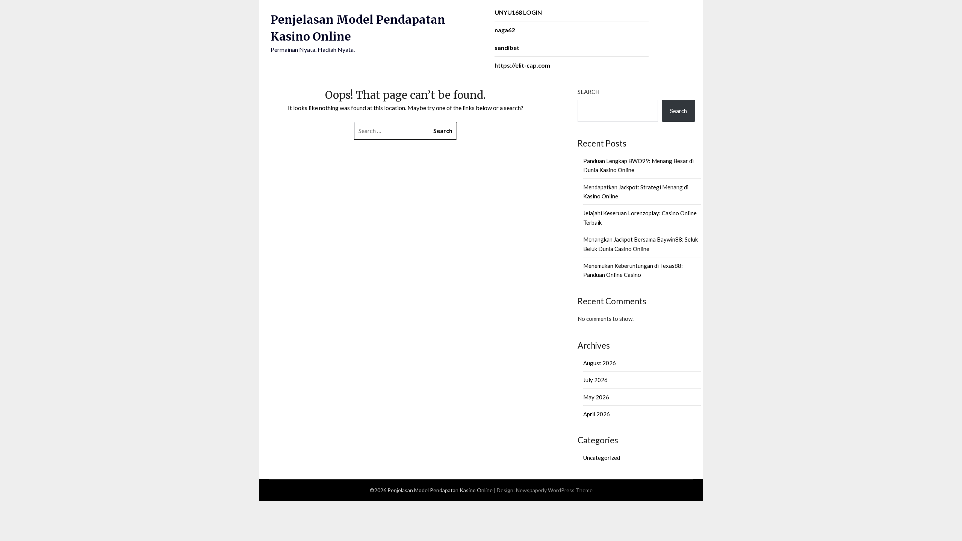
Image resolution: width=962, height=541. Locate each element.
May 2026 (596, 397)
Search (588, 91)
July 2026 (595, 379)
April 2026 (596, 414)
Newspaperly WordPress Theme (554, 490)
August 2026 (599, 363)
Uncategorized (601, 457)
